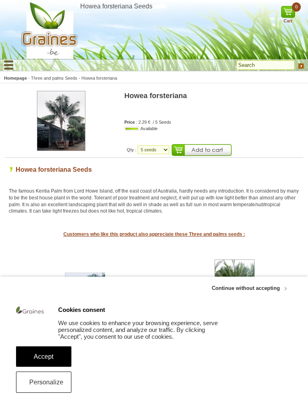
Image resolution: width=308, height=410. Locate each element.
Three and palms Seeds (54, 78)
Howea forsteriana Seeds (54, 169)
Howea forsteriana (99, 78)
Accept (43, 356)
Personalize (46, 382)
